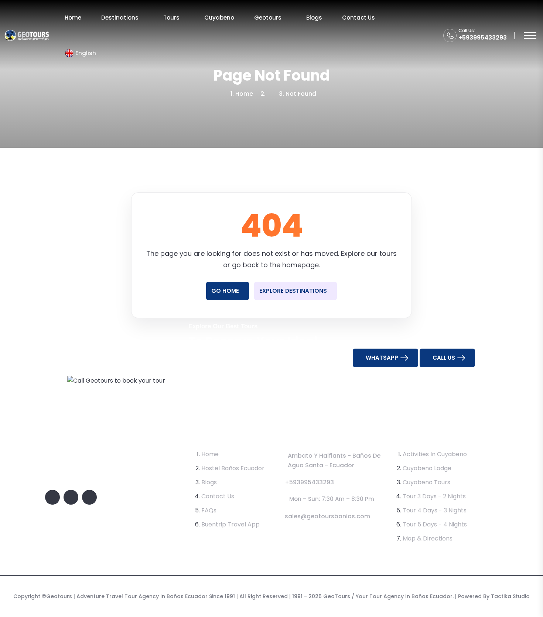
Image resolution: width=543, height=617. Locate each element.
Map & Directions (427, 538)
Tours (171, 17)
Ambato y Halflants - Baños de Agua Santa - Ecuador (334, 460)
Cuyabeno (219, 17)
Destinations (120, 17)
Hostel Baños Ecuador (232, 468)
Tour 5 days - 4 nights (435, 524)
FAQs (208, 510)
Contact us (217, 496)
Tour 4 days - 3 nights (435, 510)
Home (73, 17)
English (85, 53)
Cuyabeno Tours (426, 482)
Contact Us (358, 17)
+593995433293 (482, 37)
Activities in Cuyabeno (435, 454)
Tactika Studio (510, 596)
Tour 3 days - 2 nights (434, 496)
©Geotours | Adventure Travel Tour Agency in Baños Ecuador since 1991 (138, 596)
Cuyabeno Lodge (427, 468)
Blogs (314, 17)
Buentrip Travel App (230, 524)
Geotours (267, 17)
